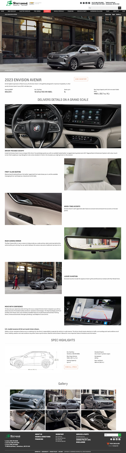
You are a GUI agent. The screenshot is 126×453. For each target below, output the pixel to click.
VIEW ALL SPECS (71, 367)
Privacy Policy (53, 451)
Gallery (118, 14)
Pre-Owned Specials (60, 441)
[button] (2, 11)
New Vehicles (59, 436)
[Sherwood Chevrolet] (17, 3)
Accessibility (45, 451)
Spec (113, 14)
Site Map (61, 451)
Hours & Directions (42, 437)
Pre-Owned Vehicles (60, 438)
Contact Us (37, 451)
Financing (39, 439)
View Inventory (81, 79)
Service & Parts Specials (82, 438)
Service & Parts (82, 434)
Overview (108, 14)
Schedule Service (80, 436)
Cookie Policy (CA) (83, 440)
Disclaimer (80, 442)
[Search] (119, 8)
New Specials (59, 439)
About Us (38, 434)
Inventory (60, 434)
